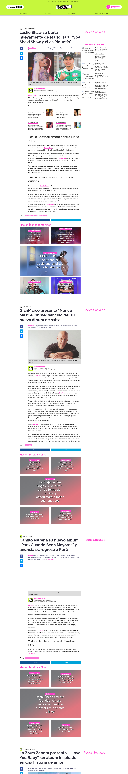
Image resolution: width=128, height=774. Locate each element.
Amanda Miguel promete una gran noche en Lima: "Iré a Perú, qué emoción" (65, 516)
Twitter (66, 220)
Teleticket (31, 654)
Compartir (35, 220)
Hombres (47, 13)
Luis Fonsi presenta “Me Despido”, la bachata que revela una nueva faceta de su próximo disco (34, 679)
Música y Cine (28, 306)
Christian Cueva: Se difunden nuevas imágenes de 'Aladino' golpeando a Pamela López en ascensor (101, 85)
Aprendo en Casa (52, 1)
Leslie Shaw (32, 95)
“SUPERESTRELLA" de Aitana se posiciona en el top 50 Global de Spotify (50, 261)
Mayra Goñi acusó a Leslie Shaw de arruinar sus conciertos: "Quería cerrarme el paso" (63, 115)
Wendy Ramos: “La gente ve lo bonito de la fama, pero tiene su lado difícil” (34, 287)
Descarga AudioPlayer (63, 1)
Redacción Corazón (39, 88)
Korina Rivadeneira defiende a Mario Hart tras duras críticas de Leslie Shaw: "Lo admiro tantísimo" (36, 115)
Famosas (23, 13)
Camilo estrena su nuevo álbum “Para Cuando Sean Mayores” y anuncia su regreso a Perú (34, 466)
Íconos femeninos (29, 28)
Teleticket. (50, 559)
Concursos (72, 13)
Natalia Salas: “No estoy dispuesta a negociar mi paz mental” (65, 287)
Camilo (30, 555)
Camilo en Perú (34, 658)
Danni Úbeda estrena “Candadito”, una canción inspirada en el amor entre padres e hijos (65, 466)
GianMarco (28, 445)
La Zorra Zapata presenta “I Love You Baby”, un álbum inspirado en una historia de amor (34, 237)
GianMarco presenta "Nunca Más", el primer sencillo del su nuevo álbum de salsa (65, 679)
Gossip (30, 110)
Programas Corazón (100, 13)
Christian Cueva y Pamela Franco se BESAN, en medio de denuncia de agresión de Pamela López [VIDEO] (101, 67)
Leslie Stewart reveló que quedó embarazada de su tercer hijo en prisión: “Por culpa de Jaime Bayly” (63, 127)
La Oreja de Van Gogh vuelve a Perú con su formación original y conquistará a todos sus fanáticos (50, 491)
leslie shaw (28, 215)
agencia (41, 215)
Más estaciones (75, 1)
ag (45, 215)
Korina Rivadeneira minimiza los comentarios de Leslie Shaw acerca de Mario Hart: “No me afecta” (35, 127)
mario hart (35, 215)
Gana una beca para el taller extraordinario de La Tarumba (34, 516)
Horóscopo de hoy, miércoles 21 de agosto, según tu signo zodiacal (101, 76)
